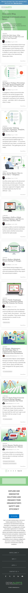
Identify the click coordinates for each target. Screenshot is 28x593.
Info (13, 559)
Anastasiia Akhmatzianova (11, 355)
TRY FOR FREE (14, 516)
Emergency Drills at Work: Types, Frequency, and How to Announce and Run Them (13, 218)
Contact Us (13, 571)
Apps (13, 565)
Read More (22, 61)
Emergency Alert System (8, 461)
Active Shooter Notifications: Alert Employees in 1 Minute (13, 446)
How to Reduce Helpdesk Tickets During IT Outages (12, 260)
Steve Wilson (8, 89)
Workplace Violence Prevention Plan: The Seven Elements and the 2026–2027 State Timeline (14, 84)
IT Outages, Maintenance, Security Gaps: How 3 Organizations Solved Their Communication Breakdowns (13, 351)
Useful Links (13, 552)
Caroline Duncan (9, 403)
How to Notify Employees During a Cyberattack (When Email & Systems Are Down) (13, 301)
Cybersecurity (6, 322)
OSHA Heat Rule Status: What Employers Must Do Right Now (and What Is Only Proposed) (13, 36)
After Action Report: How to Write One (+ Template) (12, 174)
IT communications (7, 371)
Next (19, 471)
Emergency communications (9, 463)
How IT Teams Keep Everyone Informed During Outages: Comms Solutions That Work (13, 399)
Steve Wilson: (8, 41)
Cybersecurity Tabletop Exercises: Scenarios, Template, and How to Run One (14, 129)
